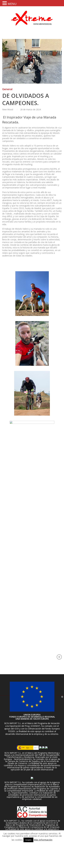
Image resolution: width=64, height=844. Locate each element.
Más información (43, 840)
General (7, 89)
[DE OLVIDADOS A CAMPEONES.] (32, 61)
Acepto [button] (28, 839)
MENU (12, 4)
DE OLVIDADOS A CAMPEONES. (25, 99)
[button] (5, 3)
